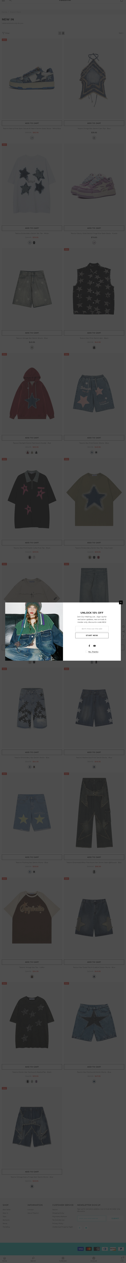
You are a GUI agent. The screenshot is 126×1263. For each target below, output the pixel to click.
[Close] (121, 602)
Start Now (92, 635)
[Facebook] (89, 645)
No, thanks (93, 652)
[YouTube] (94, 645)
